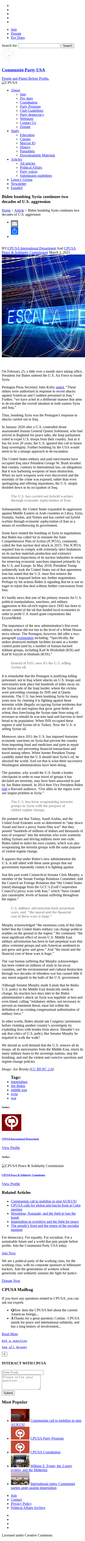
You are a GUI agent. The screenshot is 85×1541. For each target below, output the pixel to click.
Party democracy (32, 115)
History (25, 147)
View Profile (11, 1148)
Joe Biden (18, 1086)
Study (15, 131)
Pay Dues (18, 38)
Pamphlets (27, 151)
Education (27, 135)
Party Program (30, 106)
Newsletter (18, 184)
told (4, 789)
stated (60, 387)
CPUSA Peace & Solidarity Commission (39, 250)
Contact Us (28, 123)
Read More (10, 1334)
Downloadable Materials (37, 155)
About (15, 90)
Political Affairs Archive (28, 1508)
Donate (16, 33)
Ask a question (14, 1341)
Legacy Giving (21, 180)
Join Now (9, 1253)
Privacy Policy (21, 1504)
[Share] (47, 231)
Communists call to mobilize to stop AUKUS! (44, 1201)
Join (14, 29)
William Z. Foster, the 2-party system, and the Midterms (41, 1468)
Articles (16, 159)
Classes (25, 139)
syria (14, 1094)
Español (16, 188)
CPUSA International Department (32, 248)
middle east (19, 1090)
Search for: (9, 45)
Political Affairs (31, 167)
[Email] (47, 223)
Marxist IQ (28, 143)
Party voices (28, 171)
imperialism (19, 1082)
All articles (27, 163)
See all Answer (14, 1347)
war (13, 1098)
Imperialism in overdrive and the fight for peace (45, 1221)
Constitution (28, 102)
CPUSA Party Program (47, 1438)
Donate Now (11, 1281)
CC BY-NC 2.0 (41, 1069)
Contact (16, 1499)
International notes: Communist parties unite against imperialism (43, 1486)
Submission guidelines (36, 175)
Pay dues (26, 98)
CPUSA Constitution (45, 1452)
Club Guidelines (31, 110)
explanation (25, 638)
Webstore (26, 119)
